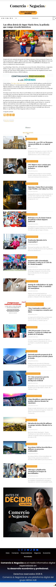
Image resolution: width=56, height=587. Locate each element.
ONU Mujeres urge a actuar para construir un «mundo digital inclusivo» (39, 166)
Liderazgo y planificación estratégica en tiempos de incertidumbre (37, 471)
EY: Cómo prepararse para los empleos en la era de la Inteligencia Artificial (38, 378)
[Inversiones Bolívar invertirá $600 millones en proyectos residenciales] (14, 447)
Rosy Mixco (6, 120)
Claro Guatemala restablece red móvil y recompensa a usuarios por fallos (40, 310)
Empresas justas (30, 304)
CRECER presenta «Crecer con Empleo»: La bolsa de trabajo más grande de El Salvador (39, 332)
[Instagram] (25, 550)
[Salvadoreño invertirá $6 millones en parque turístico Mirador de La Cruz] (14, 424)
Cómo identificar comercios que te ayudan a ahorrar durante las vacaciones (40, 401)
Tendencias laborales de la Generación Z (37, 241)
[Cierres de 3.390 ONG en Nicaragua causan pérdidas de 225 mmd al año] (14, 142)
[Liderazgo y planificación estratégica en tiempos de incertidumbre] (14, 470)
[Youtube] (28, 550)
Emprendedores (35, 373)
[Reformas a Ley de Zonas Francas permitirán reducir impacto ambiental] (14, 219)
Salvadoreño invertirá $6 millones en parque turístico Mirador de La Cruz (40, 425)
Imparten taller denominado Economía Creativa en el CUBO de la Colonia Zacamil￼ (40, 262)
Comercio (29, 303)
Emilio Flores (35, 148)
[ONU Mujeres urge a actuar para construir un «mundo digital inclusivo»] (14, 166)
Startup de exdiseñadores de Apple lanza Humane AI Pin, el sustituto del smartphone (40, 286)
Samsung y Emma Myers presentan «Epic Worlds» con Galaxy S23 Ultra (40, 188)
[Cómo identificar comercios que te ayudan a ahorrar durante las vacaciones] (14, 399)
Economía (34, 138)
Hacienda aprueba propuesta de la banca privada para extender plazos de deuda (40, 356)
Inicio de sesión (54, 18)
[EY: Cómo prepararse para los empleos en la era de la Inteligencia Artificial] (14, 378)
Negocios (34, 419)
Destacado (7, 121)
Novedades (11, 121)
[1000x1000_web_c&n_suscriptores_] (28, 512)
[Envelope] (37, 550)
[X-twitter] (19, 550)
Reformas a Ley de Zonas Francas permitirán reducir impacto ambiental (39, 219)
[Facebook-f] (22, 550)
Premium (39, 395)
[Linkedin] (34, 550)
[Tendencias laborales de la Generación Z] (14, 241)
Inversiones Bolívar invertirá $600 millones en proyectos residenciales (40, 449)
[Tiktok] (31, 550)
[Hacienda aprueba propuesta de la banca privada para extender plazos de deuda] (14, 356)
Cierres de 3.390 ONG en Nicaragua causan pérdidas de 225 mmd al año (40, 144)
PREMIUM (35, 18)
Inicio (7, 553)
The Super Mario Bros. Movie (18, 83)
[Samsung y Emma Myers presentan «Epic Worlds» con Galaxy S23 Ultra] (14, 195)
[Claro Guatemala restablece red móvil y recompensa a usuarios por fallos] (14, 307)
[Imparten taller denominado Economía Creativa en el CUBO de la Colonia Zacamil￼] (14, 262)
